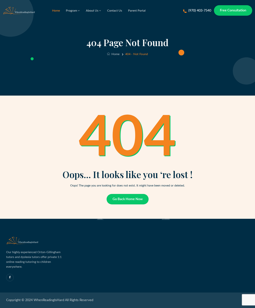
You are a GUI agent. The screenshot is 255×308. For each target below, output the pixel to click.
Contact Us (114, 10)
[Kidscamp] (23, 240)
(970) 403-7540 (199, 10)
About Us (92, 10)
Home (56, 10)
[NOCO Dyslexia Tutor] (20, 10)
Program (71, 10)
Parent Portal (137, 10)
